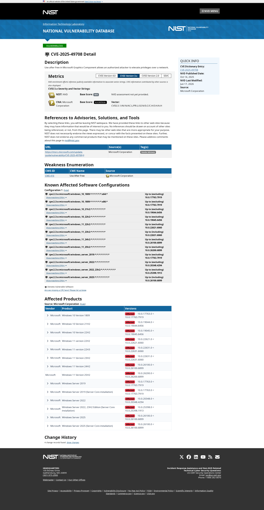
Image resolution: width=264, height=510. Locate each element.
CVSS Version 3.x (128, 75)
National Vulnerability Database (79, 31)
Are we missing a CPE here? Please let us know (65, 290)
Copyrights (96, 490)
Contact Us (61, 479)
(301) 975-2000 (50, 475)
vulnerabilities (54, 45)
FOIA (149, 490)
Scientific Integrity (184, 490)
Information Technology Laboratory (63, 24)
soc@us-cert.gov (213, 475)
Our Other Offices (76, 479)
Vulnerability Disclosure (115, 490)
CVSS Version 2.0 (150, 75)
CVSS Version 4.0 (107, 75)
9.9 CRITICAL (100, 102)
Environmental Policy (164, 490)
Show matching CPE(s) (55, 197)
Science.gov (139, 493)
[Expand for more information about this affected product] (47, 315)
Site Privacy (53, 490)
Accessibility (66, 490)
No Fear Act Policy (136, 490)
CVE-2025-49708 (189, 69)
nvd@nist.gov (72, 140)
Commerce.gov (125, 493)
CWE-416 (49, 175)
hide (66, 190)
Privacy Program (81, 490)
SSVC (166, 75)
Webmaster (48, 479)
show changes (73, 442)
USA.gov (151, 493)
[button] (210, 11)
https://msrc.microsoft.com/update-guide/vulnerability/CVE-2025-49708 (64, 153)
